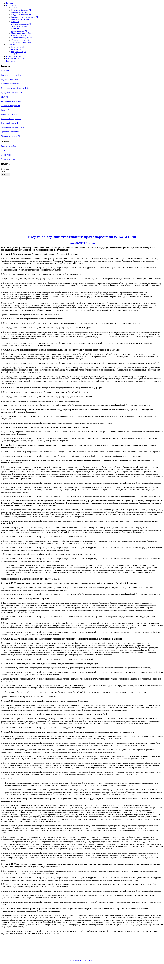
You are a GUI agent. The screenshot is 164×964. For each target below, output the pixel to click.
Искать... (5, 169)
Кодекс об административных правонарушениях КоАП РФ (82, 237)
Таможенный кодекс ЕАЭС (23, 38)
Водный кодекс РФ (19, 12)
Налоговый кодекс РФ (21, 33)
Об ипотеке (16, 49)
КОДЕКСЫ (11, 5)
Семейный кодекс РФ (20, 35)
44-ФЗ (14, 54)
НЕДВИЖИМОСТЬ (15, 58)
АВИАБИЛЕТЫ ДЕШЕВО (82, 961)
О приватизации (18, 52)
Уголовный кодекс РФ (21, 42)
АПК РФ (15, 8)
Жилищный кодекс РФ (21, 24)
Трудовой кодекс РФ (20, 40)
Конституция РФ (18, 47)
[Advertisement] (16, 201)
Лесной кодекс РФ (19, 31)
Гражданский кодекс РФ (22, 19)
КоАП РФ (15, 28)
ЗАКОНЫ (10, 45)
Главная (9, 3)
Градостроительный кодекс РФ (24, 17)
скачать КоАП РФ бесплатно (82, 243)
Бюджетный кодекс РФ (21, 10)
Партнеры (10, 61)
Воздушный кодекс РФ (21, 15)
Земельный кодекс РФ (21, 26)
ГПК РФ (15, 22)
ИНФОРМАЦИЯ (13, 56)
